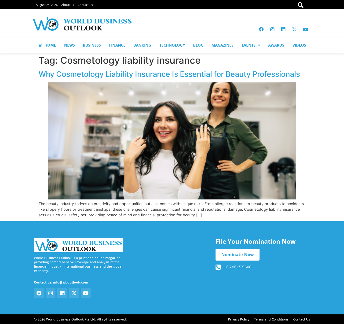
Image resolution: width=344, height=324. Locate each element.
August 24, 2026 (47, 5)
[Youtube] (305, 29)
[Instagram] (272, 29)
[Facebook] (261, 29)
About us (67, 5)
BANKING (142, 45)
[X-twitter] (294, 29)
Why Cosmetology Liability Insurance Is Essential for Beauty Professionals (169, 74)
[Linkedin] (283, 29)
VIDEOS (299, 45)
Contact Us (85, 5)
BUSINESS (92, 45)
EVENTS (249, 45)
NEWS (69, 45)
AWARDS (276, 45)
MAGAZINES (223, 45)
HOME (50, 45)
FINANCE (117, 45)
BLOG (198, 45)
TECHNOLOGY (172, 45)
